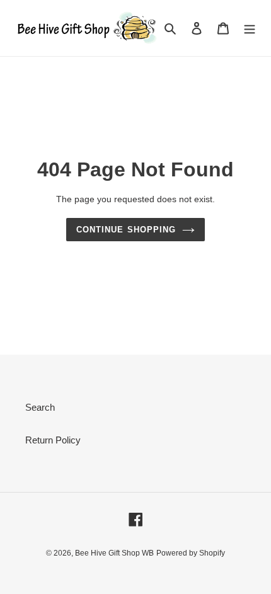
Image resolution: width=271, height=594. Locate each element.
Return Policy (53, 440)
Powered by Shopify (190, 553)
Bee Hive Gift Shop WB (114, 553)
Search (40, 407)
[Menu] (249, 28)
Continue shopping (126, 229)
